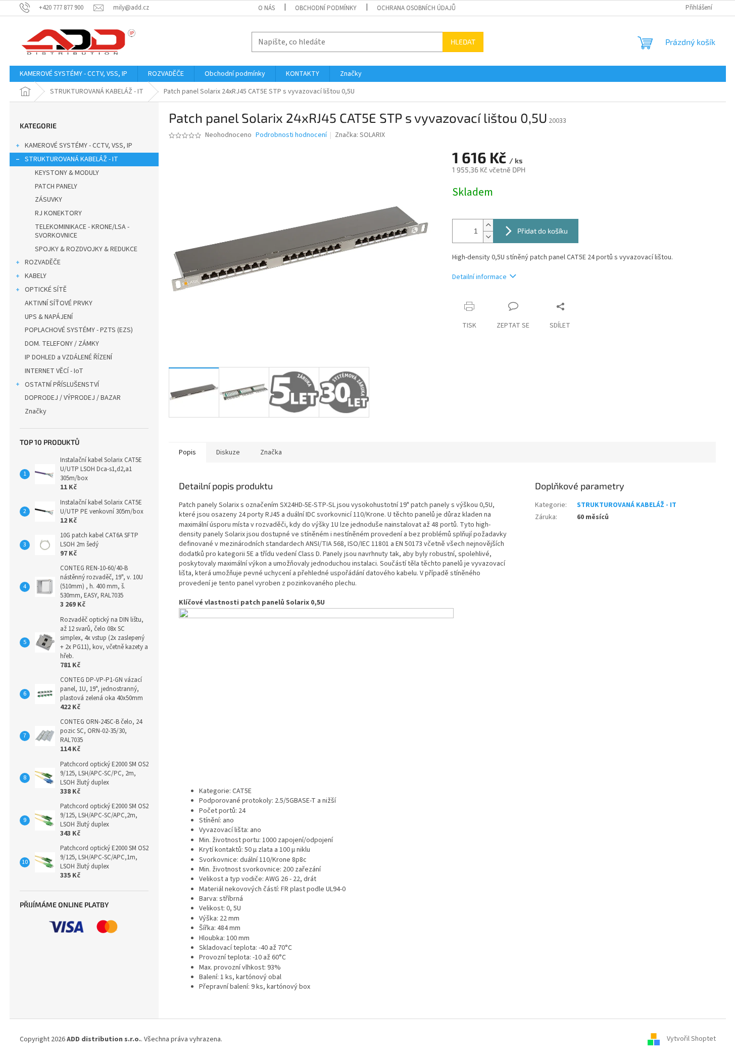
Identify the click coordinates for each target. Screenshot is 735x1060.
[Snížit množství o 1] (488, 237)
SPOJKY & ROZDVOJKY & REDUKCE (86, 249)
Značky (35, 411)
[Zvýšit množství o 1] (488, 225)
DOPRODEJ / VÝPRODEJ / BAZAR (73, 398)
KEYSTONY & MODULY (67, 173)
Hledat (463, 41)
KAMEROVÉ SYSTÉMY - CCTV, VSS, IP (78, 146)
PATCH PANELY (56, 186)
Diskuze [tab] (228, 452)
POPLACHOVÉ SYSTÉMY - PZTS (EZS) (79, 330)
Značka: (360, 135)
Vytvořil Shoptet (691, 1039)
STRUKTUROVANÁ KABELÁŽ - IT (71, 159)
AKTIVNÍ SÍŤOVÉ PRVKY (58, 303)
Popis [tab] (187, 452)
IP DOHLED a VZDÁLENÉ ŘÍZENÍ (68, 357)
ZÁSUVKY (48, 200)
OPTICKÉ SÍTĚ (46, 290)
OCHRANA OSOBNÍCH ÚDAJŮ (416, 8)
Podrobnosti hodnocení (291, 135)
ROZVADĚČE (43, 262)
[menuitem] (73, 74)
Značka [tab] (271, 452)
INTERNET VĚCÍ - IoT (54, 371)
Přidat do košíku (542, 230)
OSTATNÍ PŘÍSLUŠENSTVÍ (62, 385)
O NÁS (266, 8)
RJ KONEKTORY (58, 213)
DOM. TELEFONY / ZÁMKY (62, 344)
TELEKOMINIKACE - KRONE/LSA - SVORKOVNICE (82, 231)
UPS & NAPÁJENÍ (49, 317)
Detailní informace (479, 277)
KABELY (35, 276)
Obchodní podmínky (326, 8)
